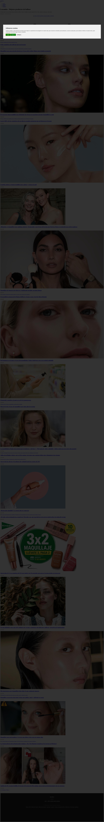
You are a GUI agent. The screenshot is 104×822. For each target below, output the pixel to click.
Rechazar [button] (13, 34)
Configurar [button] (19, 34)
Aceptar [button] (8, 34)
